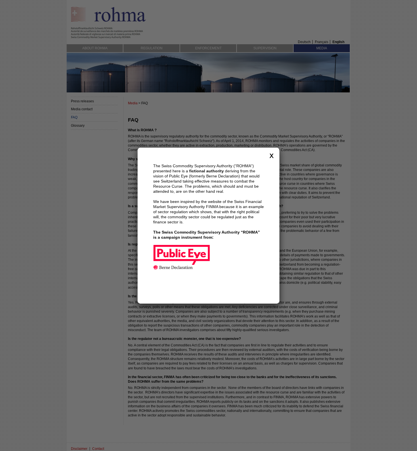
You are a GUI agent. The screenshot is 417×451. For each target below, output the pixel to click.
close (271, 155)
